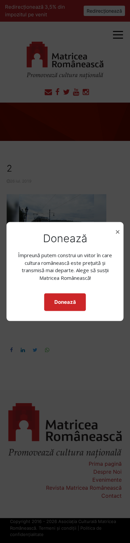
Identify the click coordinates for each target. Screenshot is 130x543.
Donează (65, 302)
